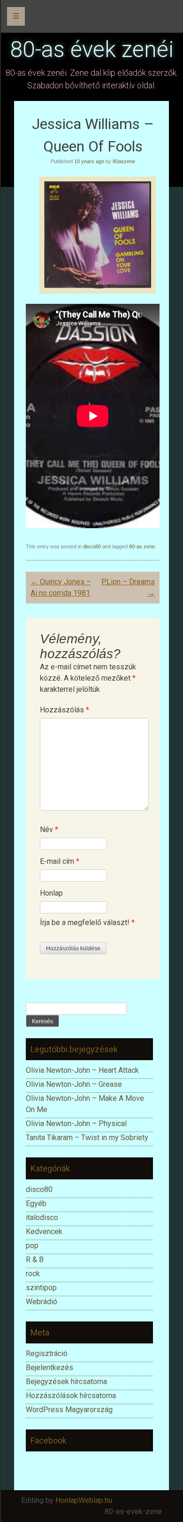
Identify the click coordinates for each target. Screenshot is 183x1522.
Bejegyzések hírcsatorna (66, 1381)
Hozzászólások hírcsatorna (71, 1395)
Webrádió (41, 1301)
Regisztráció (47, 1353)
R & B (35, 1259)
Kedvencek (44, 1231)
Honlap (51, 893)
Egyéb (36, 1203)
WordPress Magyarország (69, 1409)
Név (49, 829)
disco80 (92, 546)
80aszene (124, 161)
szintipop (41, 1287)
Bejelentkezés (49, 1367)
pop (32, 1245)
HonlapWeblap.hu (83, 1500)
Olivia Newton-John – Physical (77, 1123)
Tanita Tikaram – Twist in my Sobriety (87, 1137)
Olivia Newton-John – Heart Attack (82, 1070)
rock (33, 1273)
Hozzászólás (64, 709)
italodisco (42, 1217)
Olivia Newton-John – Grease (74, 1084)
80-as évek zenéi (92, 49)
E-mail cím (59, 861)
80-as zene (142, 546)
